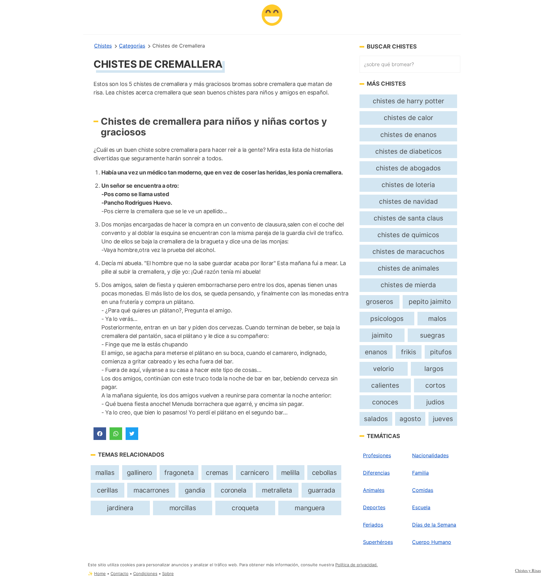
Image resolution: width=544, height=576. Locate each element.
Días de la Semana (434, 525)
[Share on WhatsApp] (116, 433)
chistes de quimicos (408, 235)
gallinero (139, 472)
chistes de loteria (408, 185)
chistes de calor (408, 118)
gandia (195, 490)
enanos (376, 352)
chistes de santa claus (408, 218)
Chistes (103, 46)
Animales (373, 490)
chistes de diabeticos (408, 151)
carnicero (255, 472)
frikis (408, 352)
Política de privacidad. (356, 564)
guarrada (321, 490)
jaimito (382, 335)
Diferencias (376, 473)
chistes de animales (408, 268)
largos (434, 369)
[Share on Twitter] (132, 433)
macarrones (151, 490)
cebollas (324, 472)
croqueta (245, 508)
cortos (435, 385)
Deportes (374, 507)
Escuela (421, 507)
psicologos (387, 318)
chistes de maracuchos (408, 251)
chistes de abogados (408, 168)
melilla (290, 472)
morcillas (182, 508)
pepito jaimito (430, 301)
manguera (310, 508)
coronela (233, 490)
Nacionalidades (430, 455)
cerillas (107, 490)
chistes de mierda (408, 285)
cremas (217, 472)
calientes (385, 385)
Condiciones (145, 573)
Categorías (132, 46)
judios (435, 402)
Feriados (373, 525)
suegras (432, 335)
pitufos (441, 352)
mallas (105, 472)
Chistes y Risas (528, 570)
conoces (385, 402)
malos (437, 318)
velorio (383, 369)
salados (376, 419)
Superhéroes (378, 542)
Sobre (168, 573)
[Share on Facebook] (100, 433)
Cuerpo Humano (431, 542)
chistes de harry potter (408, 101)
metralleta (277, 490)
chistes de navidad (408, 201)
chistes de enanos (408, 135)
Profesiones (377, 455)
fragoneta (179, 472)
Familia (420, 473)
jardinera (120, 508)
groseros (379, 301)
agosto (410, 419)
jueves (443, 419)
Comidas (422, 490)
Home (100, 573)
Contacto (119, 573)
